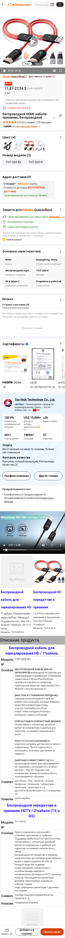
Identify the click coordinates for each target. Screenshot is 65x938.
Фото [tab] (37, 64)
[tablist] (32, 64)
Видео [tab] (27, 64)
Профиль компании (17, 475)
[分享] (60, 115)
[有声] (54, 70)
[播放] (4, 70)
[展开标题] (54, 118)
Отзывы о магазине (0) (15, 304)
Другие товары (48, 475)
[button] (15, 76)
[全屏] (60, 70)
